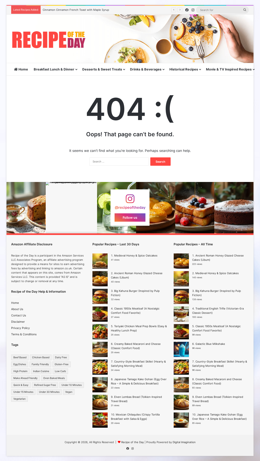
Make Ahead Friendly (25, 378)
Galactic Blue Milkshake (210, 343)
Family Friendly (40, 364)
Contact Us (18, 315)
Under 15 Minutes (23, 391)
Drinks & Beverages (145, 69)
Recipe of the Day (132, 442)
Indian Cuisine (41, 371)
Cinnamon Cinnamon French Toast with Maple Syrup (76, 9)
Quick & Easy (20, 384)
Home (23, 69)
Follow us (130, 217)
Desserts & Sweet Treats (102, 69)
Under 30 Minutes (49, 391)
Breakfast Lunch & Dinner (54, 69)
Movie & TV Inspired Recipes (229, 69)
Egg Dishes (19, 364)
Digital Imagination (184, 442)
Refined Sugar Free (45, 384)
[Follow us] (130, 201)
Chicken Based (40, 357)
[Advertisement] (171, 27)
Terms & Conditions (24, 334)
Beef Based (19, 357)
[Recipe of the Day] (48, 40)
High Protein (20, 371)
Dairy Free (61, 357)
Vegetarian (19, 398)
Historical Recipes (183, 69)
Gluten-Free (61, 364)
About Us (17, 309)
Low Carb (60, 371)
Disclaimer (18, 321)
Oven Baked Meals (54, 378)
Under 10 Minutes (72, 384)
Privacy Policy (20, 328)
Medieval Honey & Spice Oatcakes (135, 255)
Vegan (68, 391)
